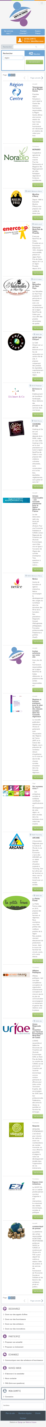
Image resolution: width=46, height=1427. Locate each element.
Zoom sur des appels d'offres (16, 1314)
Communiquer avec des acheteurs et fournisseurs (24, 1360)
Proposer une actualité (13, 1342)
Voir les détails (39, 140)
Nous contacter (11, 1378)
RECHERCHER (34, 62)
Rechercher (7, 47)
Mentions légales (25, 1413)
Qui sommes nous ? (8, 32)
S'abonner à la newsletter (14, 1374)
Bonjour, (33, 40)
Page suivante (36, 78)
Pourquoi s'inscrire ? (23, 32)
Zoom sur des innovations (15, 1329)
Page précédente (19, 78)
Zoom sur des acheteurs (14, 1324)
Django (20, 1422)
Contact (23, 1418)
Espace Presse (37, 32)
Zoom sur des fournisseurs (15, 1319)
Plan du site (10, 1413)
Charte (37, 1413)
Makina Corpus (31, 1422)
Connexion (9, 1397)
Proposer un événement (14, 1347)
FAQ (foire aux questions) (14, 1383)
